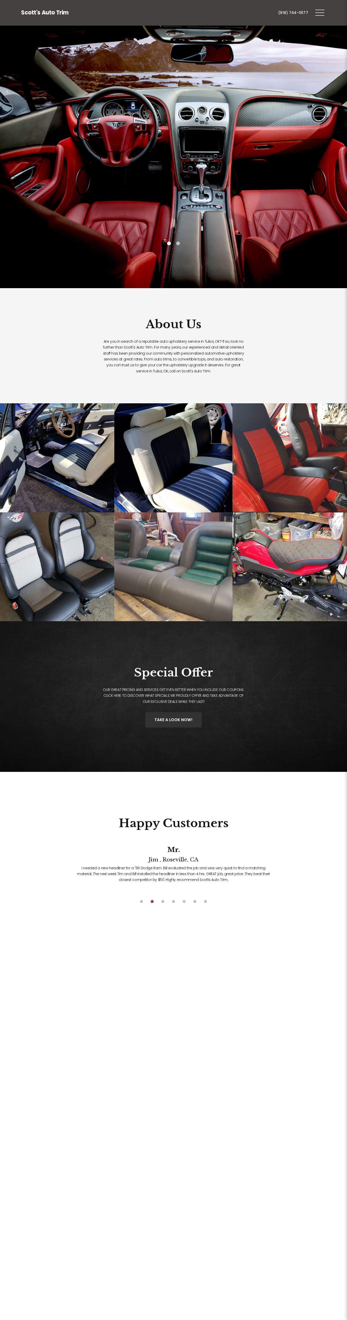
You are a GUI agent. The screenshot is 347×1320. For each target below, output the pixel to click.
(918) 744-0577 (293, 12)
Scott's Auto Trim (45, 12)
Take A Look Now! (173, 719)
